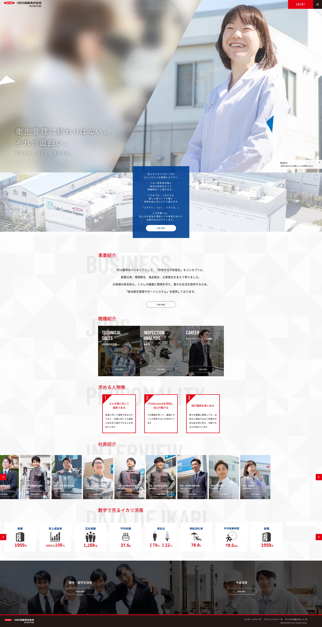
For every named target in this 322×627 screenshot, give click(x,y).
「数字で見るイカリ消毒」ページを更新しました (296, 166)
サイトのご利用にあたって (296, 619)
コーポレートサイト (252, 619)
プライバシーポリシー (273, 619)
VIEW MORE (161, 228)
